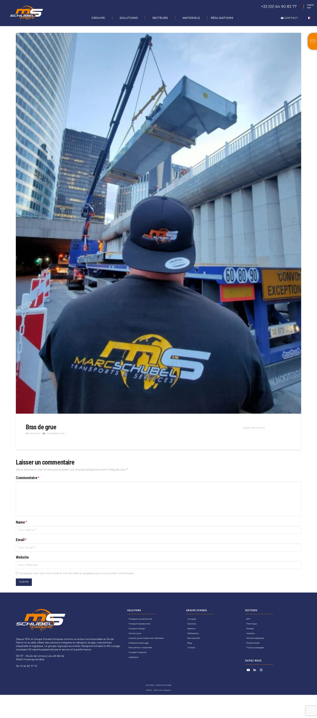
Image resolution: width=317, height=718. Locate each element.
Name (21, 522)
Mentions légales (162, 690)
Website (22, 557)
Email (21, 539)
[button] (98, 18)
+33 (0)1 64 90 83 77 (279, 6)
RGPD (149, 690)
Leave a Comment (80, 433)
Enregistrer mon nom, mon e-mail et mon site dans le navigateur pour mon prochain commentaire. (76, 573)
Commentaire (27, 477)
